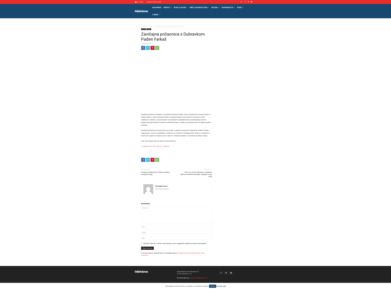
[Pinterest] (152, 48)
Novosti (149, 29)
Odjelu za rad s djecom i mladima (157, 146)
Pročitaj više (221, 286)
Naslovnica (144, 26)
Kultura (151, 26)
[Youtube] (251, 2)
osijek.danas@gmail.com (198, 278)
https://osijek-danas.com (162, 189)
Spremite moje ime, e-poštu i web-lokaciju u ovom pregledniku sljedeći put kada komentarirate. (175, 243)
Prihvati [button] (212, 286)
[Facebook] (245, 2)
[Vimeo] (248, 2)
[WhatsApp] (157, 48)
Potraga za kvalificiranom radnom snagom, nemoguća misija (155, 173)
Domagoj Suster (161, 186)
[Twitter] (148, 48)
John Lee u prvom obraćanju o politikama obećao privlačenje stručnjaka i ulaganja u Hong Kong (196, 174)
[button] (241, 2)
